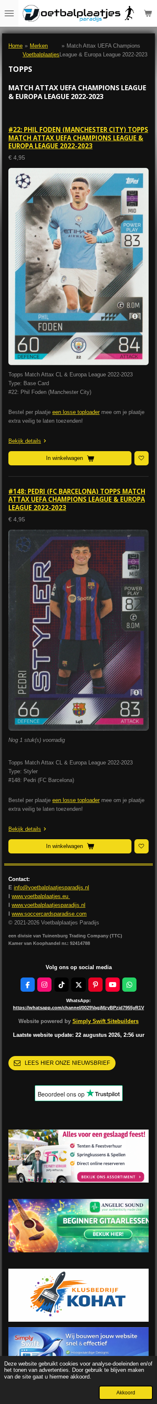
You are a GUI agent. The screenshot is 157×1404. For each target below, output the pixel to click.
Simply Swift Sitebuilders (105, 1021)
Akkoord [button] (125, 1392)
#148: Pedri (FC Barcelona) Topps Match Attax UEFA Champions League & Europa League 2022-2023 (76, 499)
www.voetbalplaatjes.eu (41, 896)
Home (15, 46)
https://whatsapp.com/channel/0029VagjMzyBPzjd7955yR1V (78, 1007)
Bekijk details (24, 441)
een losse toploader (76, 412)
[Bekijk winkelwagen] (148, 13)
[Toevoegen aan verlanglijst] (141, 458)
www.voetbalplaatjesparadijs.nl (48, 905)
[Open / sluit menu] (9, 13)
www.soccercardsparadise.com (49, 914)
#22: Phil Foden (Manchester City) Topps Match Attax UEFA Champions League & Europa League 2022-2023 (78, 137)
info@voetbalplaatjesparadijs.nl (51, 887)
